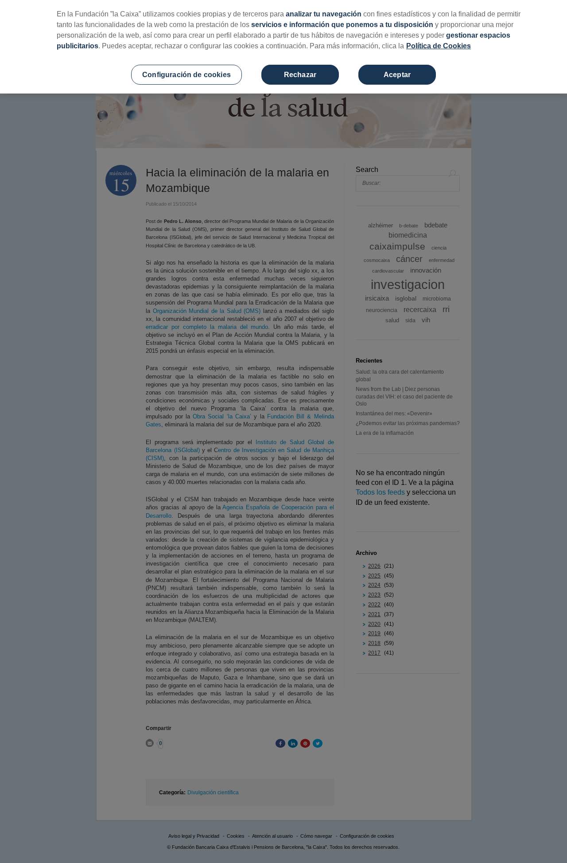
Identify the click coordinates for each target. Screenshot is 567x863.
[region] (283, 47)
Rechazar (300, 74)
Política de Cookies (438, 46)
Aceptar (397, 74)
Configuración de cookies (186, 74)
